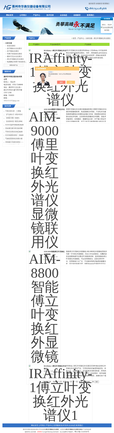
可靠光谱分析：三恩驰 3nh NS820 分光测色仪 (13, 112)
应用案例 (57, 425)
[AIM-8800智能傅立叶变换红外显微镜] (45, 305)
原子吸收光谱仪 (13, 51)
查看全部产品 (14, 65)
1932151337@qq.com (11, 101)
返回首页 (92, 3)
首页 (74, 38)
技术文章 (8, 106)
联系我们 (106, 3)
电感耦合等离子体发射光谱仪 (17, 62)
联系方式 (8, 71)
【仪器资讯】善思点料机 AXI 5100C (13, 123)
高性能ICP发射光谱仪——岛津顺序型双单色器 (14, 143)
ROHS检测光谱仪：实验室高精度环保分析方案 (14, 136)
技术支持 (50, 15)
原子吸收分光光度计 (14, 48)
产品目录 (8, 38)
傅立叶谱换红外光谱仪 (15, 59)
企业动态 (63, 15)
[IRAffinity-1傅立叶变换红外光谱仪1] (60, 392)
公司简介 (23, 15)
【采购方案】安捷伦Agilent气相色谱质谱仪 (13, 119)
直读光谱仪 (11, 46)
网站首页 (9, 15)
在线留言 (99, 3)
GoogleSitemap (47, 432)
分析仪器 (89, 38)
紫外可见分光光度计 (14, 56)
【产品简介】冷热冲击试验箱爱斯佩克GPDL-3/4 (13, 116)
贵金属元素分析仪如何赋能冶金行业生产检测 (13, 129)
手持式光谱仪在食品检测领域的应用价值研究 (13, 133)
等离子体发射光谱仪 (14, 54)
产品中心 (36, 15)
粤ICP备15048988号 (81, 432)
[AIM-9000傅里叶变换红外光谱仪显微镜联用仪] (45, 177)
